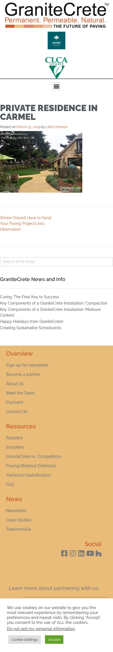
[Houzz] (98, 553)
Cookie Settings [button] (25, 639)
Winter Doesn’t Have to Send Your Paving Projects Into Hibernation (25, 223)
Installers (15, 447)
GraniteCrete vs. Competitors (33, 456)
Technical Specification (29, 475)
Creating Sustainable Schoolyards (30, 328)
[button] (56, 86)
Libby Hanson (56, 127)
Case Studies (18, 520)
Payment (14, 402)
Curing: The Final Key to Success (29, 297)
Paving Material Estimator (31, 465)
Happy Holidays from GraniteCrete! (31, 321)
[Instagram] (73, 553)
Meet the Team (20, 393)
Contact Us (16, 411)
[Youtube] (90, 553)
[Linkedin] (81, 553)
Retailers (14, 438)
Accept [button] (54, 639)
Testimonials (18, 529)
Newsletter (16, 510)
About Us (15, 383)
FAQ (10, 484)
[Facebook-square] (64, 553)
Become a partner (23, 374)
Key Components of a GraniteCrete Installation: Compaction (53, 303)
